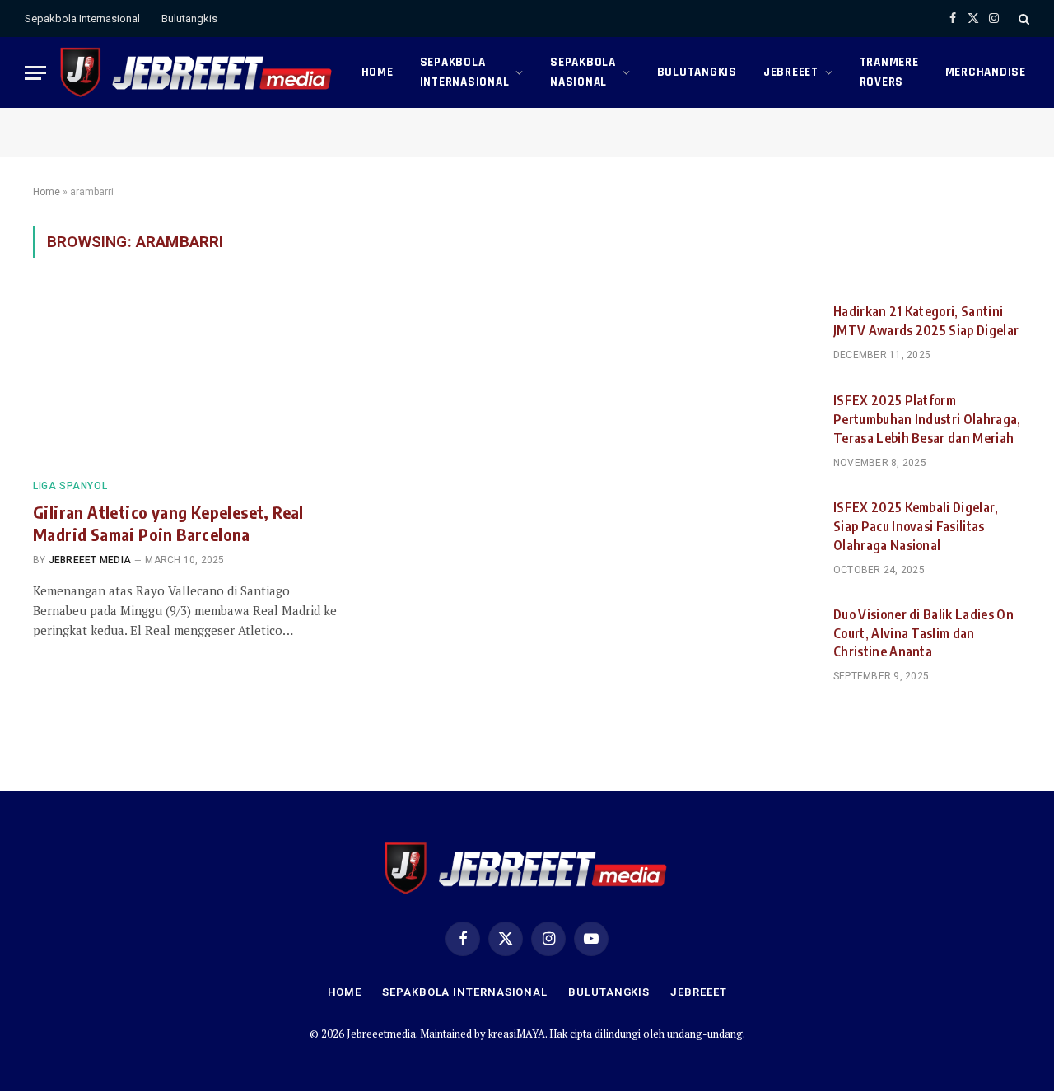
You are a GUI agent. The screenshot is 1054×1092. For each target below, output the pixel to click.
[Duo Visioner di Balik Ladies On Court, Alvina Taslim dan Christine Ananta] (773, 635)
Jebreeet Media (90, 560)
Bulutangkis (189, 18)
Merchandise (985, 72)
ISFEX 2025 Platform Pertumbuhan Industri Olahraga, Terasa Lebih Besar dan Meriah (927, 419)
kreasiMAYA (516, 1033)
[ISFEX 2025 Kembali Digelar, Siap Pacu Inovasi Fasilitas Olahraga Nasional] (773, 528)
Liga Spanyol (70, 486)
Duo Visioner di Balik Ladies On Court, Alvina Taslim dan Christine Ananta (923, 633)
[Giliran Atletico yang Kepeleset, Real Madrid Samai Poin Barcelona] (188, 378)
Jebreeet (790, 72)
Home (377, 72)
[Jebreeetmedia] (197, 72)
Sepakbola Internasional (82, 18)
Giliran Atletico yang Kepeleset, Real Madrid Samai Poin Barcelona (168, 523)
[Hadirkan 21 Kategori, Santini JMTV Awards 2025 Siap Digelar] (773, 332)
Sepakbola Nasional (583, 72)
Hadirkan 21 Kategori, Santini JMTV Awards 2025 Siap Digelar (926, 320)
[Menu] (35, 72)
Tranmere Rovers (889, 72)
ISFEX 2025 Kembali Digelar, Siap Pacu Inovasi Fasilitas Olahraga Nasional (916, 526)
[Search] (1022, 18)
